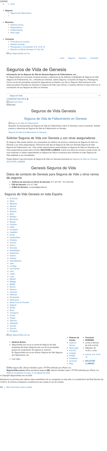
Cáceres (13, 224)
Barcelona (14, 219)
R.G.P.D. (72, 350)
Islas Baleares (15, 260)
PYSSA (72, 355)
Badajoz (13, 216)
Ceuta (12, 234)
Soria (12, 310)
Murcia (12, 286)
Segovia (13, 305)
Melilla (12, 284)
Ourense (13, 292)
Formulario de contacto (20, 41)
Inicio (12, 4)
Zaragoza (14, 331)
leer (32, 439)
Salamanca (14, 299)
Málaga (13, 281)
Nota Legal (14, 32)
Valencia (13, 320)
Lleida (12, 273)
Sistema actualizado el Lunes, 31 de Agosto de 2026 (28, 372)
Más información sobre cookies (19, 387)
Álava (12, 201)
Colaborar (73, 358)
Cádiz (12, 227)
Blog (71, 363)
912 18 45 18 (53, 398)
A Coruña (14, 198)
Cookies (72, 353)
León (12, 271)
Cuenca (13, 242)
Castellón (13, 232)
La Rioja (13, 266)
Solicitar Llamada (17, 44)
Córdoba (13, 240)
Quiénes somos (16, 24)
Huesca (13, 258)
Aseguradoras (16, 27)
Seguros (71, 58)
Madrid (13, 279)
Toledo (12, 318)
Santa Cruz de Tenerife (19, 302)
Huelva (13, 255)
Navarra (13, 289)
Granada (13, 247)
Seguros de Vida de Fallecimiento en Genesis (55, 118)
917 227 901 (53, 407)
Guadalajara (15, 250)
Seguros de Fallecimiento (20, 13)
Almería (13, 208)
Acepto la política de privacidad (16, 439)
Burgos (13, 221)
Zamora (13, 328)
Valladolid (14, 323)
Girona (12, 245)
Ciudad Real (15, 237)
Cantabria (14, 229)
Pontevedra (14, 297)
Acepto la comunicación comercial (17, 443)
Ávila (12, 214)
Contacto (73, 361)
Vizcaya (13, 325)
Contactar (94, 58)
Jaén (12, 263)
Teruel (12, 315)
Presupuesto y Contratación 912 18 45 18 (27, 46)
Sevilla (12, 307)
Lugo (12, 276)
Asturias (13, 211)
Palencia (13, 294)
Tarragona (14, 312)
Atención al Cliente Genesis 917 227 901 (27, 49)
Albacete (13, 203)
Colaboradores (16, 30)
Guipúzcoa (14, 253)
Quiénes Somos (72, 344)
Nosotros (82, 58)
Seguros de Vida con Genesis (85, 159)
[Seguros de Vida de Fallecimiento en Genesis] (55, 123)
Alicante (13, 206)
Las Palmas (14, 268)
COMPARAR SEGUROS (17, 99)
